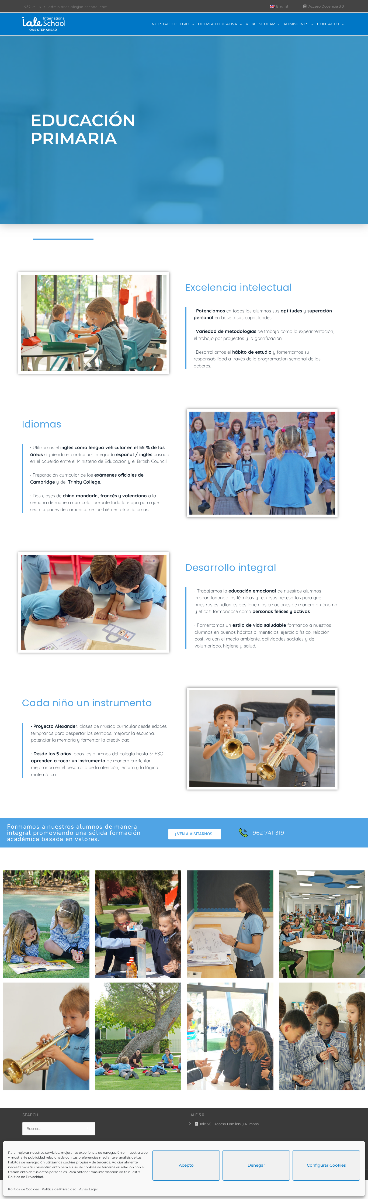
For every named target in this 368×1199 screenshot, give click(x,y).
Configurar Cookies (326, 1165)
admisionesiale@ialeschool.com (78, 7)
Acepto (186, 1165)
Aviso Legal (88, 1189)
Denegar (256, 1165)
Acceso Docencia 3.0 (326, 6)
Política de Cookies (23, 1189)
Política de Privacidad (25, 1177)
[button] (194, 834)
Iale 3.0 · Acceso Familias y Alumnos (229, 1124)
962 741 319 (34, 7)
